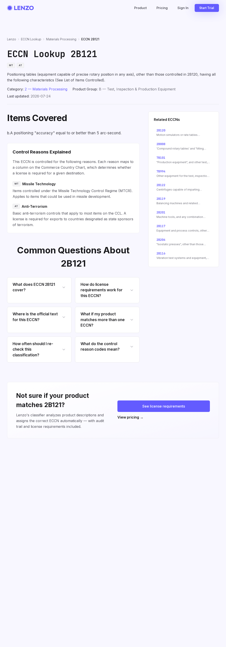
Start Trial (206, 8)
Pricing (162, 8)
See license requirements (163, 406)
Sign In (182, 8)
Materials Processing (61, 39)
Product (140, 8)
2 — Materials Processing (46, 89)
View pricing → (130, 417)
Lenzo (11, 39)
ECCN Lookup (31, 39)
